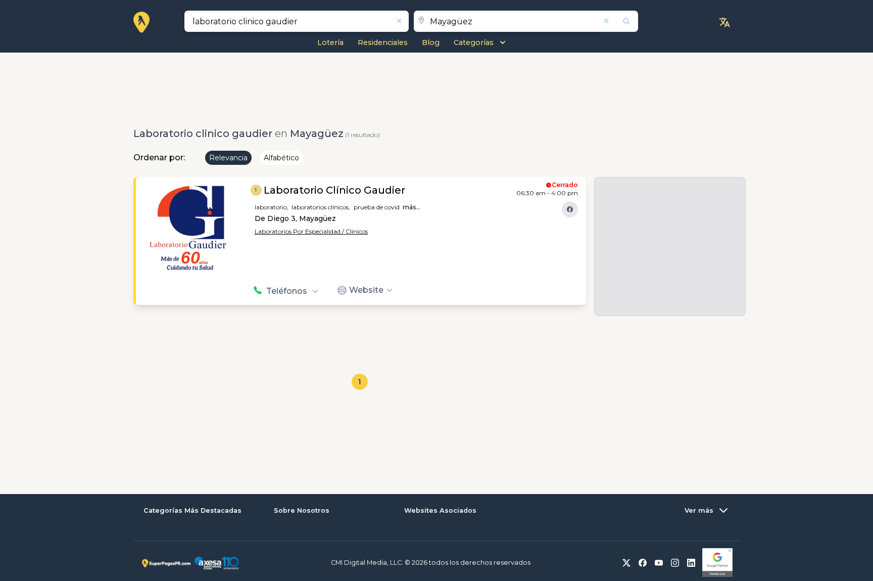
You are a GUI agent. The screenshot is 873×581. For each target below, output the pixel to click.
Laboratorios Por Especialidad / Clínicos (311, 231)
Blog (431, 42)
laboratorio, (271, 207)
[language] (724, 22)
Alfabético (281, 157)
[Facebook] (570, 209)
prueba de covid (377, 207)
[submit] (620, 21)
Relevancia (228, 157)
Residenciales (383, 42)
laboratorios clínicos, (321, 207)
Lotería (330, 42)
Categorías (474, 42)
